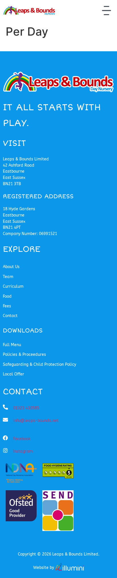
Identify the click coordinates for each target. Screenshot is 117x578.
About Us (11, 266)
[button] (106, 11)
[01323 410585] (5, 407)
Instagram (23, 451)
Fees (7, 306)
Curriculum (13, 286)
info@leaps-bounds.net (35, 420)
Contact (10, 315)
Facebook (21, 438)
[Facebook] (5, 437)
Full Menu (12, 344)
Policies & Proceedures (24, 354)
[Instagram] (5, 450)
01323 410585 (26, 408)
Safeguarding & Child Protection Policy (39, 364)
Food (7, 296)
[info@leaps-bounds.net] (5, 419)
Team (8, 276)
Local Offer (13, 374)
